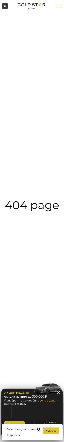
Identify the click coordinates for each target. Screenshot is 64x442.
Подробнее (13, 435)
